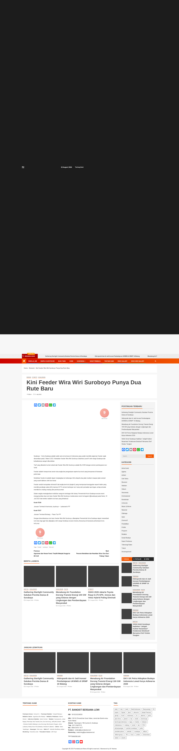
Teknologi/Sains (127, 545)
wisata (123, 738)
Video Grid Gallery (137, 361)
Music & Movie (126, 506)
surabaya (45, 547)
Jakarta (142, 715)
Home (71, 361)
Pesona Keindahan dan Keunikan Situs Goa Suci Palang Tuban (92, 553)
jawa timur (118, 718)
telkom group (119, 734)
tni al (131, 734)
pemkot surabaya (131, 728)
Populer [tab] (138, 559)
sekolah (129, 731)
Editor (30, 394)
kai (131, 718)
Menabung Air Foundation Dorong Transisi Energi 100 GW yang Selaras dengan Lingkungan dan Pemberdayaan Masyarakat (71, 597)
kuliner (137, 722)
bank (126, 709)
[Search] (155, 361)
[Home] (24, 361)
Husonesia (80, 361)
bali (121, 709)
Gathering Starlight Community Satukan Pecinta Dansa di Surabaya (66, 356)
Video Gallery (122, 361)
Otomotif (34, 377)
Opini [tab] (147, 559)
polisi (141, 728)
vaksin (116, 738)
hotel (122, 715)
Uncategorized (126, 552)
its (137, 715)
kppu (131, 722)
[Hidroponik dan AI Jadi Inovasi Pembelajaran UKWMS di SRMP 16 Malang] (127, 581)
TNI (126, 734)
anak (116, 709)
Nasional (124, 510)
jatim (149, 715)
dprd (129, 712)
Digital (123, 712)
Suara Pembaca (127, 541)
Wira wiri (51, 547)
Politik (66, 589)
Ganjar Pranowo (146, 712)
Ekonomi (31, 368)
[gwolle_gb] (32, 361)
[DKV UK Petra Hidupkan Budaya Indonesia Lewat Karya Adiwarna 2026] (127, 614)
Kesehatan (125, 499)
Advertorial (125, 468)
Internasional (126, 496)
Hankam (124, 486)
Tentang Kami (79, 167)
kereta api (144, 718)
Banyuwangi (146, 709)
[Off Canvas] (23, 167)
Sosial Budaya (41, 377)
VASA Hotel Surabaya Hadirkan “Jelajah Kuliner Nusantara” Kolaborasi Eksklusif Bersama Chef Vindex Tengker (137, 441)
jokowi (126, 718)
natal (133, 725)
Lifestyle (26, 589)
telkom (145, 731)
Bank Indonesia (135, 709)
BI (153, 709)
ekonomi (136, 712)
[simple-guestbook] (47, 361)
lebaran (144, 722)
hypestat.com (76, 736)
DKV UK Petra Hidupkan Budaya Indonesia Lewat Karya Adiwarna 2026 (142, 615)
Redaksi (124, 534)
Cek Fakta (125, 479)
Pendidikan (125, 524)
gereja (116, 715)
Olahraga (124, 513)
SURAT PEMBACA (95, 361)
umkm (138, 734)
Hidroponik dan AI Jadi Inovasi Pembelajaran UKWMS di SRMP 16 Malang (117, 356)
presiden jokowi (119, 731)
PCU (143, 725)
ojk (139, 725)
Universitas (146, 734)
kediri (136, 718)
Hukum (124, 489)
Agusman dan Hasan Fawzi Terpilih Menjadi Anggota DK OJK (52, 553)
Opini (123, 517)
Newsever (104, 749)
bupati (116, 712)
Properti (124, 531)
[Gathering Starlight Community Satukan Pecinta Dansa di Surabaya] (39, 576)
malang (127, 725)
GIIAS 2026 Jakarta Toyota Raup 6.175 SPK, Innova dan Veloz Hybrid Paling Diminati (102, 595)
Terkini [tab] (126, 559)
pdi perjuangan (119, 728)
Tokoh (124, 548)
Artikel (124, 475)
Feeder (39, 547)
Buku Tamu (62, 361)
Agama (124, 472)
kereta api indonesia (121, 722)
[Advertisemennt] (112, 344)
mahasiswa (118, 725)
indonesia (130, 715)
